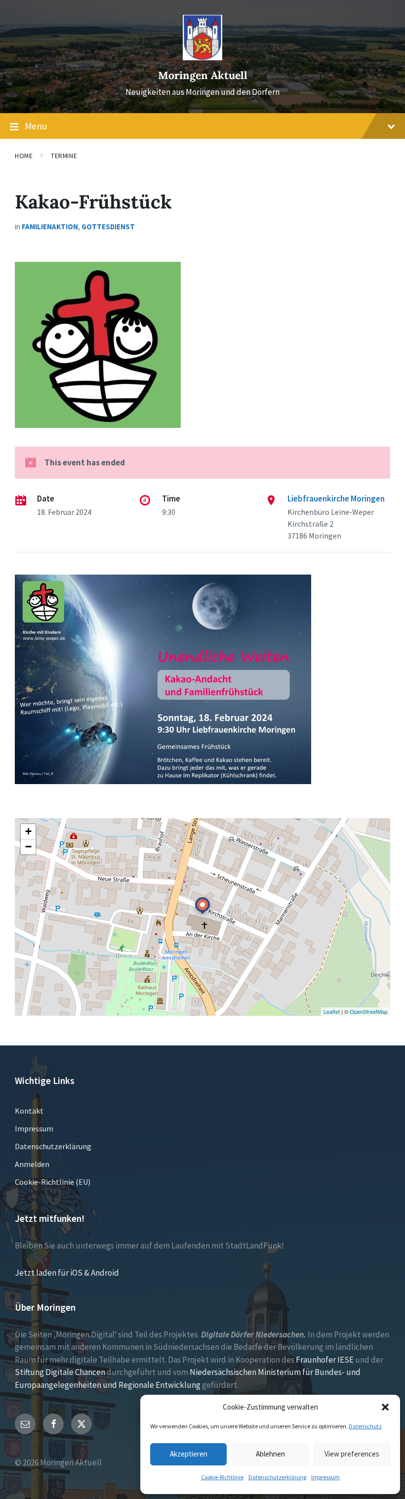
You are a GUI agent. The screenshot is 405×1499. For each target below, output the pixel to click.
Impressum (325, 1477)
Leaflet (332, 1011)
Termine (64, 155)
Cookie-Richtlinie (222, 1477)
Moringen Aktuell (202, 75)
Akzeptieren (188, 1453)
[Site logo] (202, 57)
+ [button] (28, 831)
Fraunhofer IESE (325, 1359)
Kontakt (29, 1111)
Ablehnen (270, 1453)
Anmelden (32, 1164)
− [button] (28, 846)
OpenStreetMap (369, 1011)
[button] (385, 1407)
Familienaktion (50, 226)
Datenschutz (365, 1426)
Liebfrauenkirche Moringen (336, 498)
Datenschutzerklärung (277, 1477)
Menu (36, 126)
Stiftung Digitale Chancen (60, 1372)
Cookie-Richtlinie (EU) (52, 1182)
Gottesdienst (108, 226)
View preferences (351, 1453)
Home (24, 155)
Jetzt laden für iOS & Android (67, 1272)
